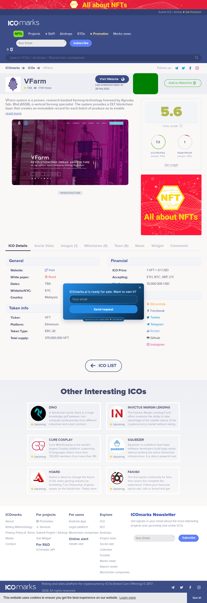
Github (155, 338)
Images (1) (69, 245)
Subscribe (80, 43)
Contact (10, 544)
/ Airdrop (61, 532)
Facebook (157, 311)
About (9, 521)
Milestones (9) (96, 245)
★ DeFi (50, 34)
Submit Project (45, 532)
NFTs (18, 34)
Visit (52, 270)
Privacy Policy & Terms (20, 532)
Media (9, 538)
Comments (179, 245)
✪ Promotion (44, 521)
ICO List (107, 365)
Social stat (107, 544)
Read (52, 277)
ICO (102, 521)
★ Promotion (99, 34)
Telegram (157, 324)
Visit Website (109, 79)
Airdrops (66, 34)
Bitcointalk (158, 304)
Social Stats (44, 245)
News (140, 245)
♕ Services (43, 527)
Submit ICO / (165, 12)
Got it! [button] (197, 597)
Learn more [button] (127, 597)
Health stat (76, 544)
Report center (109, 566)
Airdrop (178, 12)
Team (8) (121, 245)
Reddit (155, 331)
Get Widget (43, 538)
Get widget (171, 165)
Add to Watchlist (181, 83)
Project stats (108, 538)
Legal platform (78, 527)
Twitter (155, 317)
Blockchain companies (84, 532)
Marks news (122, 34)
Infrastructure (70, 192)
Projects (34, 34)
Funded (105, 555)
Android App (77, 521)
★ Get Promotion (192, 12)
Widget (157, 245)
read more (13, 113)
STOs (81, 34)
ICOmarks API (45, 549)
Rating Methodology (18, 527)
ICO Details (17, 245)
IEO (102, 527)
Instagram (157, 345)
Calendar (106, 549)
